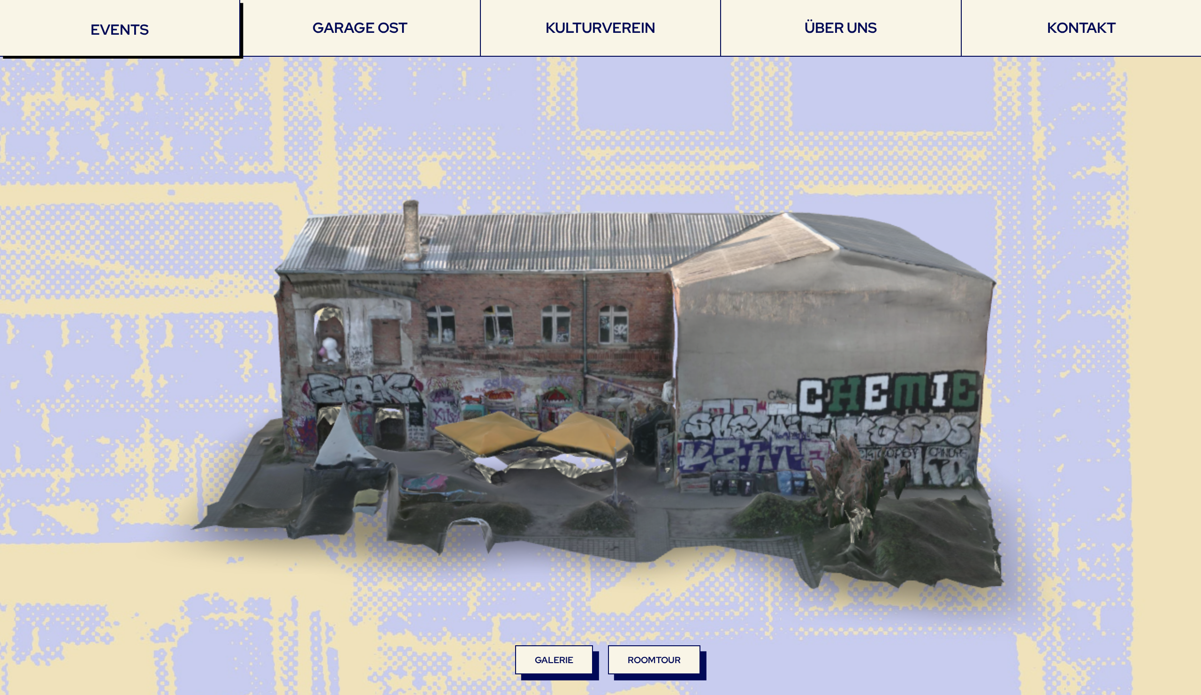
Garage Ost (360, 27)
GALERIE (554, 660)
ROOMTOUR (654, 660)
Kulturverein (600, 27)
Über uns (841, 27)
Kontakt (1081, 27)
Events (120, 29)
